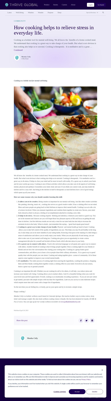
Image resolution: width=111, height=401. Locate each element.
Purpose (50, 12)
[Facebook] (80, 320)
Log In (90, 5)
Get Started (101, 5)
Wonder (40, 12)
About (73, 5)
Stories (55, 5)
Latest (9, 12)
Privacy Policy (86, 379)
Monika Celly (26, 57)
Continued (18, 50)
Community (20, 21)
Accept (77, 392)
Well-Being (20, 12)
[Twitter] (86, 320)
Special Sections (91, 12)
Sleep (59, 12)
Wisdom (31, 12)
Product (46, 5)
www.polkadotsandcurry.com (70, 302)
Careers (64, 5)
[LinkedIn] (92, 320)
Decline (94, 392)
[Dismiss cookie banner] (102, 370)
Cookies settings (60, 392)
